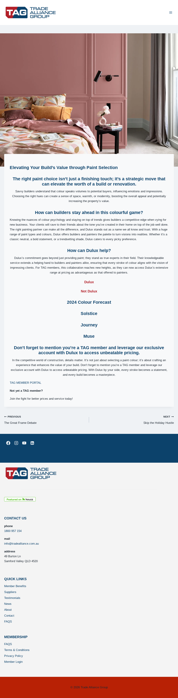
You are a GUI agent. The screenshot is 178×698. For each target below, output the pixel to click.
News (7, 604)
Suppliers (10, 592)
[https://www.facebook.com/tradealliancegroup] (8, 443)
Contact (9, 615)
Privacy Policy (13, 656)
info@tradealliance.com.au (21, 543)
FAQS (8, 621)
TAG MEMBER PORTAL (25, 382)
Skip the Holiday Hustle (158, 420)
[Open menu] (170, 12)
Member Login (13, 661)
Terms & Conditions (17, 650)
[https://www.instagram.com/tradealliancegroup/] (16, 443)
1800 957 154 (13, 531)
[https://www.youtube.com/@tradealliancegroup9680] (24, 443)
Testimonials (12, 598)
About (8, 609)
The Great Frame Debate (20, 420)
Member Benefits (15, 586)
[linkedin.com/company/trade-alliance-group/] (32, 443)
